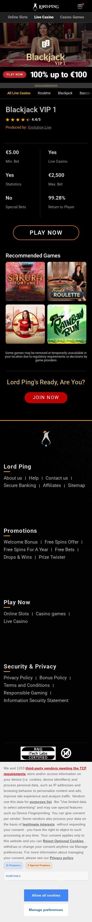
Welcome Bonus (21, 542)
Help (34, 478)
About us (13, 478)
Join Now (46, 397)
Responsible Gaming (25, 693)
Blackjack (65, 93)
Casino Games (72, 17)
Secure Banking (20, 485)
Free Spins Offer (62, 542)
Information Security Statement (36, 700)
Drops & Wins (18, 557)
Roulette (44, 93)
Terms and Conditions (27, 685)
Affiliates (52, 485)
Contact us (57, 478)
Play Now (46, 232)
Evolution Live (39, 127)
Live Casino (43, 17)
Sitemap (76, 485)
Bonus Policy (53, 677)
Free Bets (65, 549)
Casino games (51, 614)
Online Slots (18, 17)
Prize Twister (52, 557)
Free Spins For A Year (26, 549)
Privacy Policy (18, 677)
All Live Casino (18, 93)
